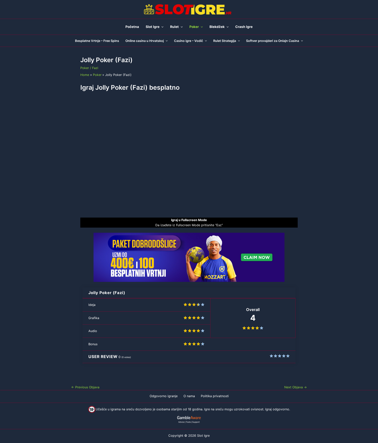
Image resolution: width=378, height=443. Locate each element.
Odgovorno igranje (164, 396)
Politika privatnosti (215, 396)
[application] (161, 27)
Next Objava (295, 387)
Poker (84, 68)
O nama (189, 396)
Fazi (95, 68)
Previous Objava (85, 387)
